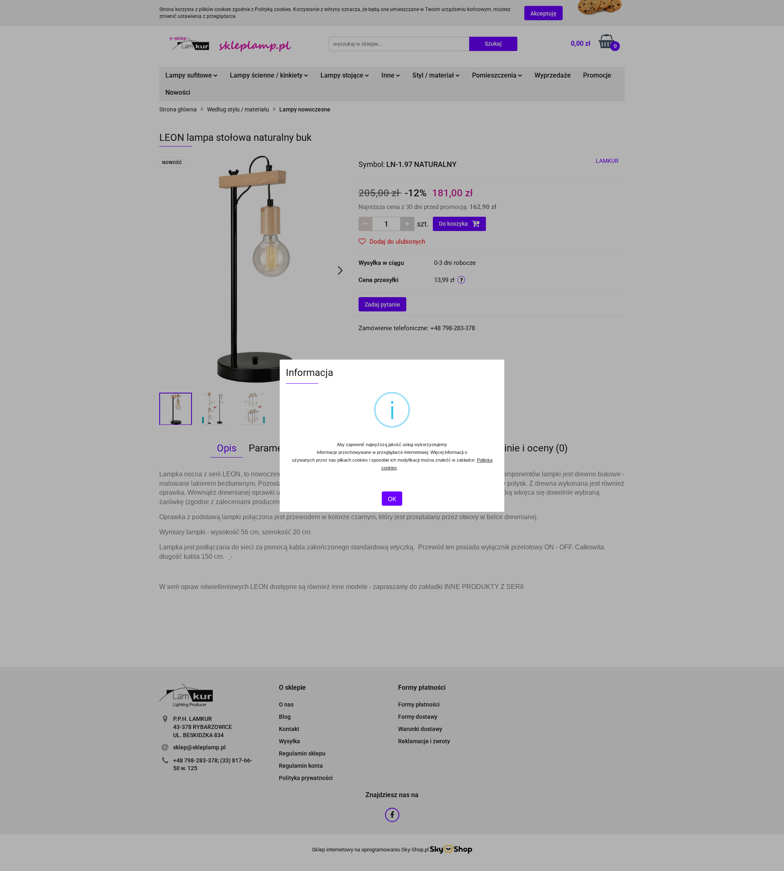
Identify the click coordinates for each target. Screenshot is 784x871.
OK (392, 499)
